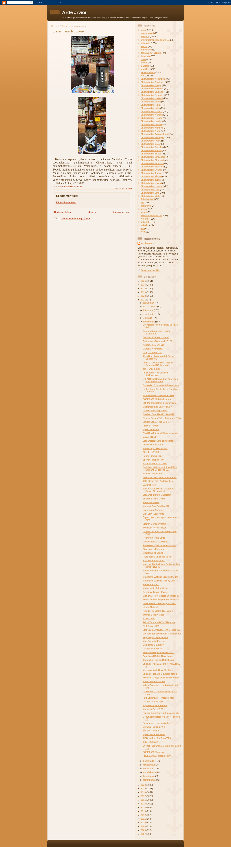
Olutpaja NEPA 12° (152, 352)
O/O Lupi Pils (149, 485)
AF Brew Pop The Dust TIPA (157, 738)
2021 (143, 299)
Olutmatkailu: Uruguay (152, 186)
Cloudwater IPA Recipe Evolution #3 (161, 596)
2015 (143, 803)
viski (143, 232)
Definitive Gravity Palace (155, 592)
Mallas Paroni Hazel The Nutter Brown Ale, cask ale (158, 489)
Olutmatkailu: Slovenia (152, 166)
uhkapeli (145, 222)
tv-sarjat (145, 219)
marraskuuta (150, 306)
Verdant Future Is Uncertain (157, 495)
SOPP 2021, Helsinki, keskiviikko (159, 403)
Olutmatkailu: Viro (150, 193)
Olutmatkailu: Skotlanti (152, 160)
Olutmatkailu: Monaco (152, 128)
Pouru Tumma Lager (153, 456)
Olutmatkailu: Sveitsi (151, 170)
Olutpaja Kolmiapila (153, 349)
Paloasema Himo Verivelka (156, 723)
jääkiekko (146, 56)
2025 (143, 285)
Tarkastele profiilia (150, 270)
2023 (143, 292)
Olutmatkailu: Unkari (151, 183)
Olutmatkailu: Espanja (152, 95)
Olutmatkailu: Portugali (152, 137)
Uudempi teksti (62, 212)
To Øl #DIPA (149, 618)
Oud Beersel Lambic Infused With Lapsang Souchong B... (160, 468)
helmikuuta (149, 776)
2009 (143, 826)
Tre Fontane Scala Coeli (155, 463)
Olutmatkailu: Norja (150, 131)
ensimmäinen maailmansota (155, 40)
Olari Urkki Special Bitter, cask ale (160, 433)
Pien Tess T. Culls (152, 452)
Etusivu (92, 212)
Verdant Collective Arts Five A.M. (159, 477)
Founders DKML (151, 502)
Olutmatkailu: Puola (151, 141)
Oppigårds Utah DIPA (153, 645)
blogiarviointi (147, 33)
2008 (143, 830)
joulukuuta (148, 303)
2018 (143, 792)
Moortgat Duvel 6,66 (153, 709)
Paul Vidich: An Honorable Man (158, 698)
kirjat (143, 59)
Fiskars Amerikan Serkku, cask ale (161, 713)
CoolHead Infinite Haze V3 (156, 337)
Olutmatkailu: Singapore (153, 157)
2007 (143, 834)
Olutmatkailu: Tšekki (151, 176)
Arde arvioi (74, 12)
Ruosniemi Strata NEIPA (155, 541)
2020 (143, 785)
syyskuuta (149, 314)
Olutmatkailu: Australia (152, 82)
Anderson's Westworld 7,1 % (157, 341)
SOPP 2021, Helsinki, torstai (157, 399)
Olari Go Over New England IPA (159, 414)
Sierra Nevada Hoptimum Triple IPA (161, 599)
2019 (143, 788)
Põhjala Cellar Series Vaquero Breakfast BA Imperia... (158, 363)
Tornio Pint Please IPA (154, 681)
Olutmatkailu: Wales (151, 196)
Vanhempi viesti (121, 212)
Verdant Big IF (150, 437)
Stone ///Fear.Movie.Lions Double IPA (161, 630)
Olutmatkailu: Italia (150, 108)
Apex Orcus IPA (151, 429)
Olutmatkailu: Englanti (152, 92)
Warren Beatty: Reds (153, 615)
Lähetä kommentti (66, 202)
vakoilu (144, 225)
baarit (124, 188)
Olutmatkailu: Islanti (151, 105)
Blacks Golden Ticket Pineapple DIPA (162, 418)
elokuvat (145, 36)
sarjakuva (146, 206)
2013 (143, 811)
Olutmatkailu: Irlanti (151, 101)
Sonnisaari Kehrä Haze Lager (158, 656)
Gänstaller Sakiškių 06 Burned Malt (161, 385)
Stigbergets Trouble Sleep (156, 637)
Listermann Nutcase (153, 510)
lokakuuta (148, 310)
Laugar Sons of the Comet (156, 422)
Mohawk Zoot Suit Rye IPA (156, 506)
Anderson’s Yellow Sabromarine (159, 545)
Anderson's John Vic (153, 345)
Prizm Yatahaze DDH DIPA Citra (159, 622)
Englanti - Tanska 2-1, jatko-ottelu (160, 674)
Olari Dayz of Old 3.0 (153, 553)
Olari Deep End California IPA (158, 407)
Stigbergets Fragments (154, 549)
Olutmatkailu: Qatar (151, 144)
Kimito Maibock (151, 607)
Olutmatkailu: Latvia (151, 121)
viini (143, 228)
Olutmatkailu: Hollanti (152, 98)
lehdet (144, 62)
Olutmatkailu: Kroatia (151, 118)
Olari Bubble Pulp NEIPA (155, 410)
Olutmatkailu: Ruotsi (151, 150)
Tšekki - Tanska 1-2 (153, 730)
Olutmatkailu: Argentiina (153, 79)
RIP (142, 202)
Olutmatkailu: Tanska (151, 173)
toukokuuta (149, 765)
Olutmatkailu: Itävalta (151, 111)
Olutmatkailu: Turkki (151, 180)
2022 (143, 296)
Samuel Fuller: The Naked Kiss (158, 395)
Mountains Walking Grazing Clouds (160, 577)
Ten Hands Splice (151, 369)
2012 (143, 815)
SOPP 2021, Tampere (153, 752)
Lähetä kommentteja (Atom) (76, 218)
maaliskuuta (149, 772)
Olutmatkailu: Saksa (151, 153)
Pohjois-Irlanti (148, 199)
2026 (143, 281)
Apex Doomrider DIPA (154, 734)
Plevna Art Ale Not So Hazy (157, 756)
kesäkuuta (149, 761)
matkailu (145, 66)
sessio (144, 209)
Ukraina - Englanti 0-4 (154, 727)
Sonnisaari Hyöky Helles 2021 (158, 652)
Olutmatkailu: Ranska (152, 147)
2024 (143, 288)
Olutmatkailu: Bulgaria (152, 88)
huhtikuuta (149, 768)
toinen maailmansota (151, 215)
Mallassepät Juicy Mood (155, 588)
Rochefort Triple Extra (154, 538)
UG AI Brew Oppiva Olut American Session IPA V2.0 (160, 380)
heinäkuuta (149, 321)
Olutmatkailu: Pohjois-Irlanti (155, 134)
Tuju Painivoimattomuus (155, 705)
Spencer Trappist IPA (153, 460)
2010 (143, 822)
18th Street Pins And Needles (158, 481)
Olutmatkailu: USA (150, 189)
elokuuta (148, 318)
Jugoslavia (146, 49)
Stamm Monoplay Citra (154, 524)
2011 (143, 819)
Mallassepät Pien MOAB (155, 448)
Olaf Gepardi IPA (151, 626)
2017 (143, 796)
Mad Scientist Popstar (154, 641)
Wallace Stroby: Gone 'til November (161, 677)
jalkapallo (145, 43)
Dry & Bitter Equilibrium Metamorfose (162, 634)
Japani (144, 46)
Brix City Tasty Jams (153, 514)
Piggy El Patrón (150, 425)
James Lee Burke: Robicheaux (159, 660)
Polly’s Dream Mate (153, 444)
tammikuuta (149, 780)
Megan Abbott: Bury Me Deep (158, 670)
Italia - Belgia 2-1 (151, 742)
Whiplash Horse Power (154, 528)
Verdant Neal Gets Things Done (159, 441)
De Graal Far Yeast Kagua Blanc (159, 603)
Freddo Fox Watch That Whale (158, 611)
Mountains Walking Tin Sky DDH (159, 581)
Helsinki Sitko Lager (153, 473)
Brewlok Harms (151, 584)
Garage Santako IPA (153, 648)
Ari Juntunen (147, 243)
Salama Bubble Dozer (154, 498)
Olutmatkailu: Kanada (152, 115)
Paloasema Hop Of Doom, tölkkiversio (156, 373)
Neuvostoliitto (148, 72)
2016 (143, 800)
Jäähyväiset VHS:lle (151, 53)
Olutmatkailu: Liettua (151, 124)
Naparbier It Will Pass (154, 560)
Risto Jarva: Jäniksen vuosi (157, 557)
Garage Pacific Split (153, 701)
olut (130, 188)
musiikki (145, 69)
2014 (143, 807)
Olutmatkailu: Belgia (151, 85)
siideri (144, 212)
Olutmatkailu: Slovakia (152, 163)
